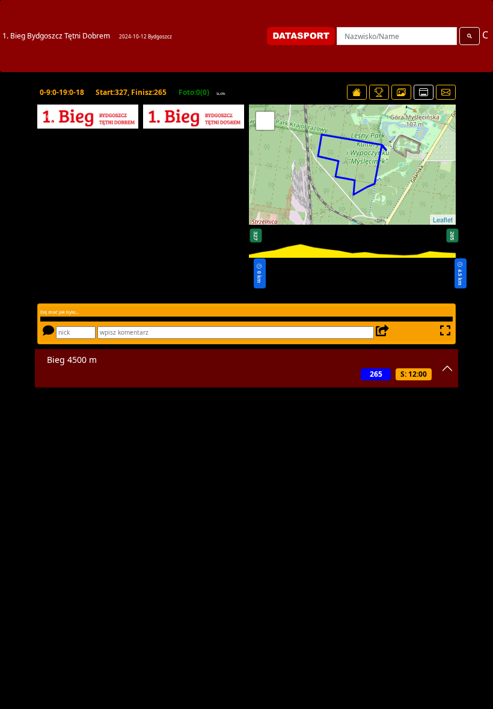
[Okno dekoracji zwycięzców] (379, 92)
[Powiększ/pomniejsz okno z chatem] (444, 331)
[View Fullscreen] (265, 121)
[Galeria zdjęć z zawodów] (401, 92)
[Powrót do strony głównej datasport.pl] (357, 92)
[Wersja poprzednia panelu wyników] (423, 92)
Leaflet (443, 219)
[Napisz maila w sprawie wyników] (446, 92)
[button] (51, 117)
